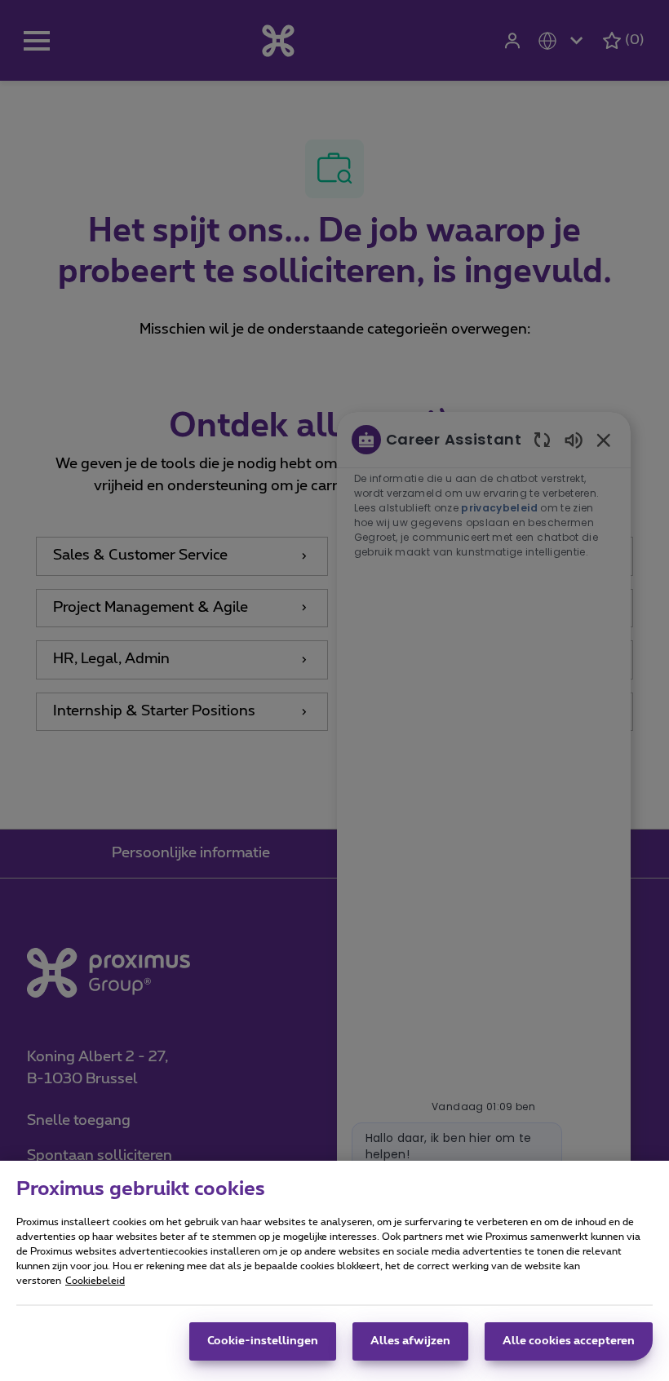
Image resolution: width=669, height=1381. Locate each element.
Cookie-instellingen (262, 1341)
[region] (334, 1271)
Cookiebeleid (95, 1281)
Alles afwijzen (410, 1341)
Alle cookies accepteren (569, 1341)
